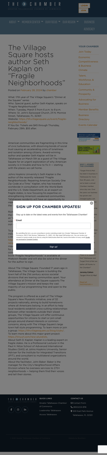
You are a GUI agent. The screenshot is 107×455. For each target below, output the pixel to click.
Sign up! (53, 246)
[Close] (91, 203)
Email (19, 220)
